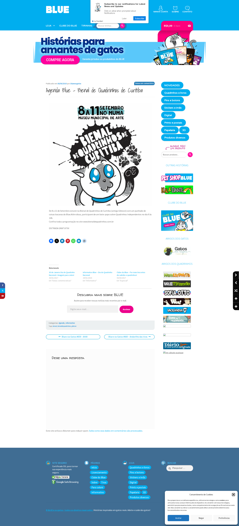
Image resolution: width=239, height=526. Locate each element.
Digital (168, 115)
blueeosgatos (75, 83)
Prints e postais (173, 122)
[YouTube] (2, 296)
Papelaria (169, 130)
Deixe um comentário (144, 83)
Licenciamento (99, 472)
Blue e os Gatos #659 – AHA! (75, 337)
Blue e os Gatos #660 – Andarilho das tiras (127, 337)
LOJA (48, 25)
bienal (55, 326)
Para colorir (97, 487)
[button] (233, 494)
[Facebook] (2, 285)
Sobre (94, 482)
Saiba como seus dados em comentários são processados (115, 430)
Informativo (70, 323)
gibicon (74, 326)
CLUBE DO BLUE (68, 25)
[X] (2, 290)
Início (94, 467)
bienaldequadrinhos (64, 326)
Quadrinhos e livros (175, 92)
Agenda (62, 323)
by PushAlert (98, 21)
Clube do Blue (98, 477)
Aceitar (178, 518)
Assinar (126, 309)
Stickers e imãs (173, 107)
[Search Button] (122, 25)
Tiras (103, 482)
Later (124, 18)
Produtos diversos (174, 137)
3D (184, 130)
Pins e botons (172, 100)
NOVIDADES (172, 85)
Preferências (224, 518)
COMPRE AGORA (60, 60)
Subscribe (139, 18)
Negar (201, 518)
